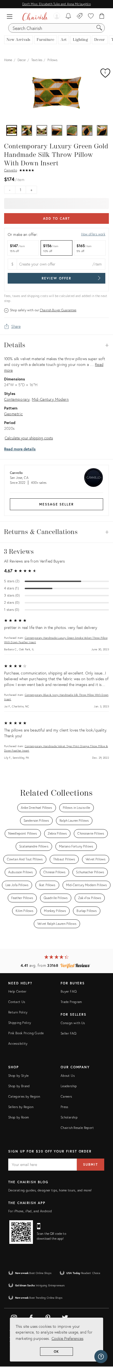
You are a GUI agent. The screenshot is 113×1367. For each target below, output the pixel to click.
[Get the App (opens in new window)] (21, 1232)
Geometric (13, 413)
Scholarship (69, 1117)
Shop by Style (18, 1076)
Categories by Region (24, 1096)
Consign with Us (73, 1023)
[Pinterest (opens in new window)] (48, 1317)
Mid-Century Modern (50, 399)
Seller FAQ (69, 1033)
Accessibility (18, 1043)
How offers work (93, 234)
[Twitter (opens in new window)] (65, 1317)
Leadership (69, 1086)
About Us (68, 1076)
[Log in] (57, 16)
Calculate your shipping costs (29, 437)
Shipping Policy (19, 1023)
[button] (11, 16)
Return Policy (18, 1012)
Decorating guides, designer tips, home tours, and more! (50, 1190)
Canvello (10, 170)
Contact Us (16, 1002)
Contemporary (17, 399)
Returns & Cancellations (56, 532)
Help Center (17, 991)
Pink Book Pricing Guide (26, 1033)
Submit (90, 1164)
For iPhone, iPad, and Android (30, 1211)
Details (56, 345)
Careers (66, 1096)
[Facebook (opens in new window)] (31, 1317)
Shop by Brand (19, 1086)
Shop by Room (18, 1117)
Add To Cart (56, 218)
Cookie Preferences (67, 1338)
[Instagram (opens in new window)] (14, 1317)
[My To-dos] (68, 16)
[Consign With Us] (79, 16)
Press (64, 1107)
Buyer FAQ (69, 991)
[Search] (99, 28)
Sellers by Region (20, 1107)
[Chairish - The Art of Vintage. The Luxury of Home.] (35, 16)
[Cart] (102, 16)
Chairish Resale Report (77, 1128)
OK (57, 1351)
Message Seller (56, 504)
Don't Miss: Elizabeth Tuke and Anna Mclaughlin (56, 4)
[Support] (101, 1356)
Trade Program (71, 1002)
